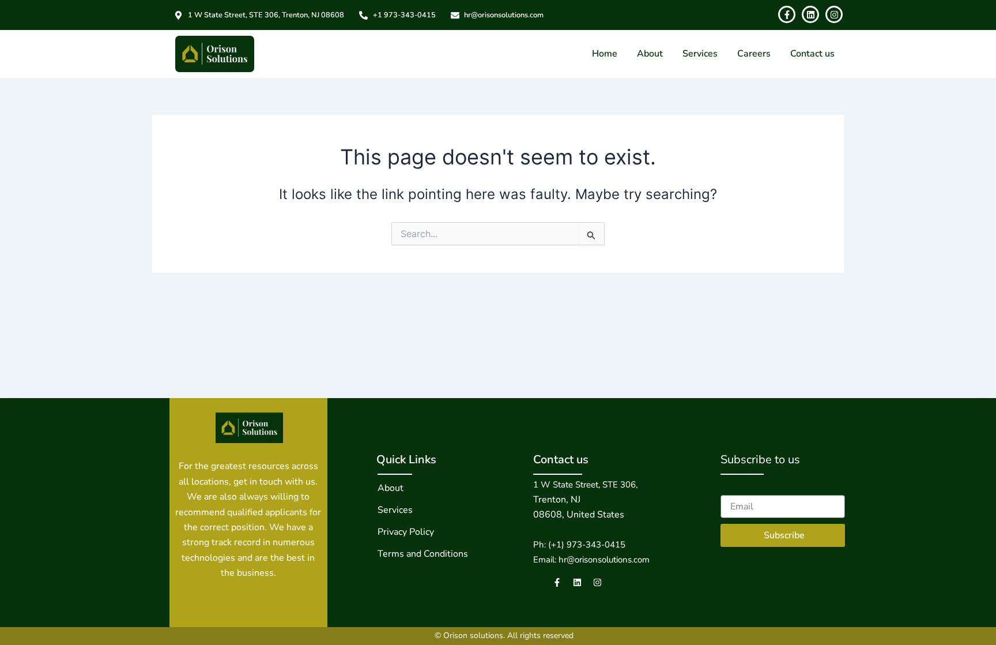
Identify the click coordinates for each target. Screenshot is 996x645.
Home (604, 53)
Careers (754, 53)
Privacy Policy (406, 532)
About (650, 53)
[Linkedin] (577, 582)
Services (700, 53)
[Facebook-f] (557, 582)
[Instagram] (597, 582)
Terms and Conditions (423, 554)
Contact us (812, 53)
